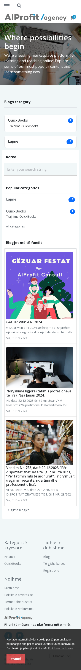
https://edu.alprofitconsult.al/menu (9, 3)
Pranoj (16, 659)
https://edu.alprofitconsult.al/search (19, 3)
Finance (9, 557)
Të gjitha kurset (54, 563)
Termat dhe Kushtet (18, 602)
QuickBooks (12, 563)
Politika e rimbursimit (19, 609)
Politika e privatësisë (18, 595)
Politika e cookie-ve (60, 648)
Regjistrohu (51, 570)
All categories (15, 226)
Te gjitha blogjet (17, 510)
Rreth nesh (11, 588)
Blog (46, 557)
